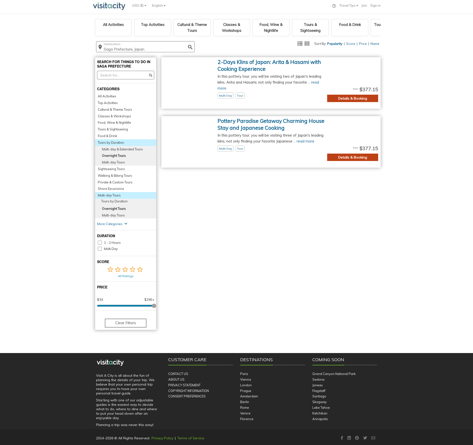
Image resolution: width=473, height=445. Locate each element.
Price (363, 44)
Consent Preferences (187, 396)
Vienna (245, 379)
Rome (244, 407)
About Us (176, 379)
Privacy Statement (184, 385)
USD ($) (138, 5)
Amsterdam (249, 396)
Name (375, 44)
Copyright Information (188, 391)
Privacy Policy (162, 438)
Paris (244, 374)
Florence (246, 419)
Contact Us (178, 374)
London (246, 385)
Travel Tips (347, 5)
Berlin (244, 402)
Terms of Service (190, 438)
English (158, 5)
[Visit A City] (110, 363)
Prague (245, 391)
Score (350, 44)
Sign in (375, 5)
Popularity (334, 44)
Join (364, 5)
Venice (245, 413)
